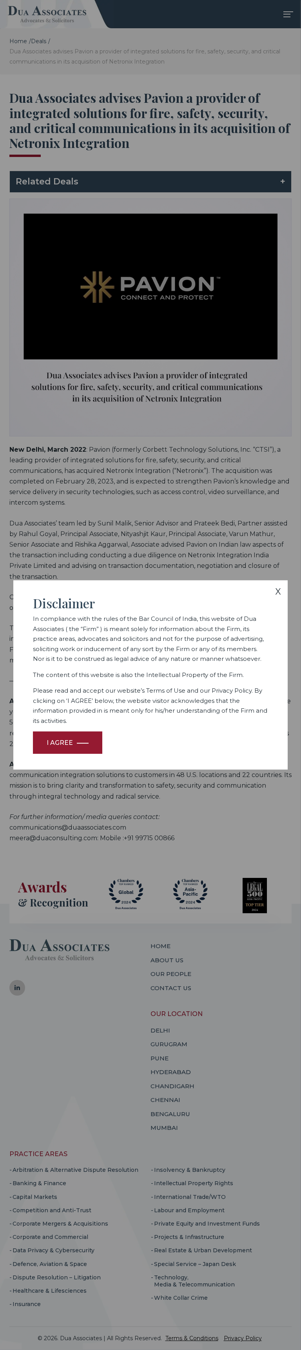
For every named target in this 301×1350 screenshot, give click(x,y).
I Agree (60, 742)
